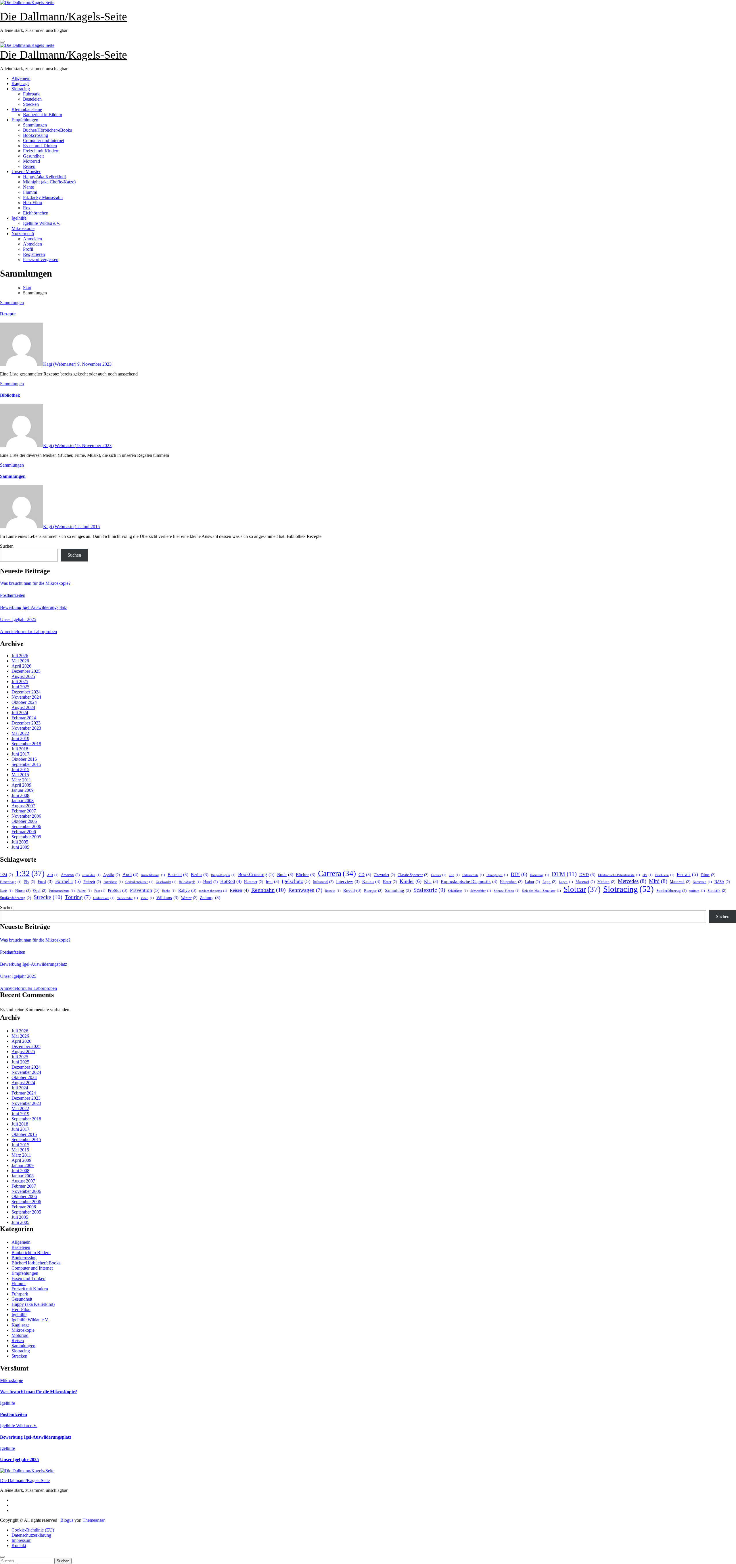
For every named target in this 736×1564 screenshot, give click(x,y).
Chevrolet (384, 875)
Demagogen (497, 875)
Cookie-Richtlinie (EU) (33, 1529)
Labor (532, 881)
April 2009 (21, 785)
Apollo (111, 875)
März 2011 (21, 779)
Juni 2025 (20, 686)
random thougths (213, 890)
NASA (722, 881)
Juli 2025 (20, 681)
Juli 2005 (20, 841)
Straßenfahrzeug (15, 898)
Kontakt (19, 1545)
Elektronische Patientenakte (619, 875)
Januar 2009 (23, 790)
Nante (28, 187)
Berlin (199, 874)
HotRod (230, 881)
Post (99, 890)
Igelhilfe (19, 218)
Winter (189, 898)
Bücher (305, 874)
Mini (658, 881)
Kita (431, 881)
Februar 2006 (24, 831)
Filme (708, 875)
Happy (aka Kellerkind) (44, 176)
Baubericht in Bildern (42, 114)
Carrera (337, 873)
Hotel (210, 881)
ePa (648, 875)
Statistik (717, 890)
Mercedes (632, 881)
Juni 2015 (20, 769)
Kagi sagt (20, 83)
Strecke (48, 897)
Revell (352, 890)
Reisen (29, 166)
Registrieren (34, 254)
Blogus (66, 1520)
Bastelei (178, 874)
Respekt (333, 890)
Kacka (371, 881)
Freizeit (92, 881)
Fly (29, 881)
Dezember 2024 (26, 691)
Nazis (6, 890)
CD (365, 874)
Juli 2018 (20, 748)
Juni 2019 (20, 738)
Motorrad (31, 161)
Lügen (566, 881)
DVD (587, 874)
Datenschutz (473, 875)
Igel (272, 881)
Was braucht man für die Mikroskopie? (35, 583)
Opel (39, 890)
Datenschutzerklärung (31, 1535)
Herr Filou (32, 202)
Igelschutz (296, 881)
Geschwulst (166, 881)
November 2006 (26, 816)
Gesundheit (33, 156)
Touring (78, 897)
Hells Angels (190, 881)
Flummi (30, 192)
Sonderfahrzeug (671, 890)
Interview (348, 881)
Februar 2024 (24, 717)
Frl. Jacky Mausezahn (43, 197)
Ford (45, 881)
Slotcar (582, 889)
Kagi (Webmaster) (60, 364)
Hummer (253, 881)
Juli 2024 (20, 712)
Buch (285, 874)
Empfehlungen (25, 119)
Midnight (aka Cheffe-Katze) (49, 181)
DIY (519, 874)
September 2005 (26, 836)
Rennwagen (305, 890)
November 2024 (26, 697)
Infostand (323, 881)
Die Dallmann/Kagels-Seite (63, 16)
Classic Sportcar (413, 875)
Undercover (103, 898)
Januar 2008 (23, 800)
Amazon (70, 875)
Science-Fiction (507, 890)
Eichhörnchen (35, 212)
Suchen (7, 546)
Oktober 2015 (24, 759)
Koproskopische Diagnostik (469, 881)
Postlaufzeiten (12, 595)
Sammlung (398, 890)
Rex (26, 207)
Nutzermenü (23, 233)
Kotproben (511, 881)
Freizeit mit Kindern (41, 150)
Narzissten (702, 881)
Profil (28, 249)
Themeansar (93, 1520)
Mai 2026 (20, 660)
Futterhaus (113, 881)
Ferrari (687, 874)
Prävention (145, 890)
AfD (52, 875)
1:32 (30, 873)
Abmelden (32, 243)
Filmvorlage (11, 881)
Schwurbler (480, 890)
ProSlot (117, 890)
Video (147, 898)
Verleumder (127, 898)
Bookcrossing (35, 135)
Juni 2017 (20, 754)
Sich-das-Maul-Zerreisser (541, 890)
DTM (564, 874)
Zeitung (210, 897)
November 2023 (26, 728)
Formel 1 (68, 881)
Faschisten (664, 875)
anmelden (91, 875)
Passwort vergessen (40, 259)
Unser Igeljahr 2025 (18, 619)
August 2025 (23, 676)
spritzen (697, 890)
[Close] (2, 1557)
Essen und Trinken (40, 145)
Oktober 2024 (24, 702)
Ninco (22, 890)
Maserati (585, 881)
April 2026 (21, 666)
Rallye (187, 890)
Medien (606, 881)
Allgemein (21, 78)
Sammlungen (35, 124)
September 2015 (26, 764)
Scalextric (429, 890)
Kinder (410, 881)
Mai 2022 (20, 733)
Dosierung (539, 875)
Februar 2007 (24, 810)
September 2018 (26, 743)
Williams (167, 897)
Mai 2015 (20, 774)
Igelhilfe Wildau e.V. (41, 223)
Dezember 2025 (26, 671)
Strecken (31, 104)
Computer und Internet (43, 140)
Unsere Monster (26, 171)
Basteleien (32, 99)
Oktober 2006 (24, 821)
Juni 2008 (20, 795)
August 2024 (23, 707)
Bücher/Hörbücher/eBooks (47, 130)
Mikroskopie (23, 228)
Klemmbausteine (27, 109)
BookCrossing (256, 874)
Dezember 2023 (26, 722)
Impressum (21, 1540)
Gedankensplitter (139, 881)
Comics (438, 875)
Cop (454, 875)
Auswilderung (153, 875)
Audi (130, 874)
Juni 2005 (20, 847)
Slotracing (21, 88)
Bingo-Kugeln (223, 875)
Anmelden (32, 238)
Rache (169, 890)
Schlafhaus (458, 890)
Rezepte (8, 313)
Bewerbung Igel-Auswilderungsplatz (33, 607)
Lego (549, 881)
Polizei (84, 890)
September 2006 (26, 826)
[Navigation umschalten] (2, 42)
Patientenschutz (62, 890)
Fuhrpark (31, 93)
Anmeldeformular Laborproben (28, 631)
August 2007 (23, 805)
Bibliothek (10, 395)
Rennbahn (268, 890)
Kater (390, 881)
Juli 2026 (20, 655)
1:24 (6, 875)
